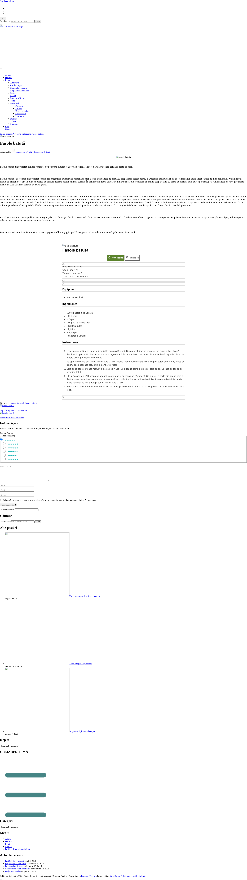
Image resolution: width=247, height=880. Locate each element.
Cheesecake (20, 113)
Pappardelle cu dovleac (15, 863)
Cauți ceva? (5, 21)
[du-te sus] (1, 879)
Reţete (8, 80)
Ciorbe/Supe (16, 85)
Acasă (8, 75)
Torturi (18, 108)
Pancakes (19, 116)
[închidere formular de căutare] (1, 24)
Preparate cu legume (19, 90)
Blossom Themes (89, 876)
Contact (8, 129)
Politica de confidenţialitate (17, 849)
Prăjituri (19, 106)
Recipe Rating (6, 433)
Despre (8, 77)
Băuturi (13, 119)
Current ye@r (7, 509)
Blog (7, 126)
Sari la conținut (7, 1)
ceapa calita (14, 403)
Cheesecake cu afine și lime (17, 869)
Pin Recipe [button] (133, 258)
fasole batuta (31, 403)
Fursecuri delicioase (14, 866)
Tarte (12, 101)
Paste (12, 93)
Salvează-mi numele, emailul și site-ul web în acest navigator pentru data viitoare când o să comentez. (49, 500)
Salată (13, 95)
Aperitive (14, 83)
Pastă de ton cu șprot (14, 861)
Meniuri (14, 124)
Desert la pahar (22, 111)
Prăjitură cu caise (13, 871)
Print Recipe (117, 258)
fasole (22, 403)
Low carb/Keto (17, 98)
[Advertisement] (123, 47)
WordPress (115, 876)
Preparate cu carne (18, 88)
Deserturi (14, 103)
